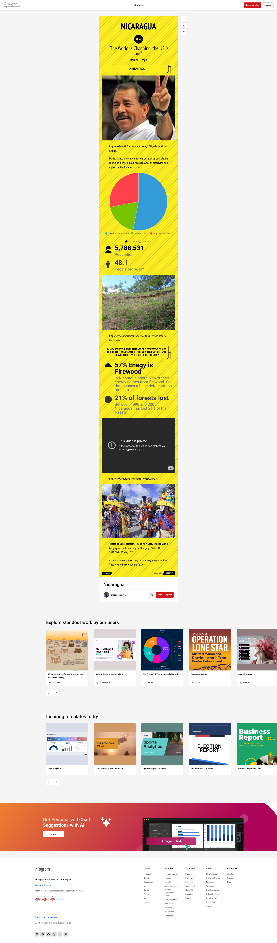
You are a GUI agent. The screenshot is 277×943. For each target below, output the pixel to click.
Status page (211, 902)
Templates (168, 916)
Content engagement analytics (169, 893)
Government (190, 886)
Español (61, 923)
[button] (118, 233)
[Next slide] (56, 693)
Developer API (211, 898)
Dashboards (148, 882)
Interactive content (171, 874)
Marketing (189, 878)
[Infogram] (11, 5)
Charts (146, 890)
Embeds (167, 878)
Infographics (148, 874)
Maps (146, 886)
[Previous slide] (49, 693)
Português (53, 923)
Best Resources (212, 890)
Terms (38, 885)
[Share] (184, 25)
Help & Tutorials (212, 874)
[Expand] (184, 19)
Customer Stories (213, 878)
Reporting (189, 882)
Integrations (169, 912)
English (37, 923)
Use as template (252, 5)
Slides (146, 898)
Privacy (47, 885)
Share (107, 573)
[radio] (131, 241)
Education (189, 894)
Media (187, 874)
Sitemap (209, 906)
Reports (147, 878)
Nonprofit (189, 890)
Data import (169, 904)
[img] (150, 202)
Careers (230, 878)
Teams (188, 898)
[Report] (184, 32)
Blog (229, 882)
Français (69, 923)
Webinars (210, 886)
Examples (210, 882)
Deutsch (44, 923)
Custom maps (169, 908)
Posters (147, 902)
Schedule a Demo (213, 894)
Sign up (268, 5)
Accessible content (171, 886)
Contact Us (40, 917)
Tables (146, 894)
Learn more (54, 834)
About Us (230, 874)
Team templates (170, 900)
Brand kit (167, 882)
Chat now (53, 917)
